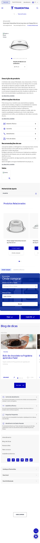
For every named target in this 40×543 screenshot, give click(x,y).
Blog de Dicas (6, 441)
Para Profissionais (16, 2)
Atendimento (27, 2)
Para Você (5, 2)
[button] (35, 536)
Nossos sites (6, 445)
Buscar (20, 304)
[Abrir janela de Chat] (36, 530)
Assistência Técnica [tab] (18, 269)
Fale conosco (6, 449)
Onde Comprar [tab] (6, 269)
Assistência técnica (8, 454)
